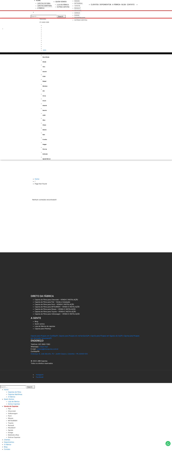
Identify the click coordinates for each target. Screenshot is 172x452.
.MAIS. (44, 50)
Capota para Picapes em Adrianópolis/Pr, (74, 336)
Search (61, 16)
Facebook (39, 377)
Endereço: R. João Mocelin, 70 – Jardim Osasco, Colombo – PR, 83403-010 (59, 354)
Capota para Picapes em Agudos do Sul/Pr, (106, 336)
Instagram (39, 375)
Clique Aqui (43, 347)
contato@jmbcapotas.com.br (47, 349)
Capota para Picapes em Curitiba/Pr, (44, 336)
